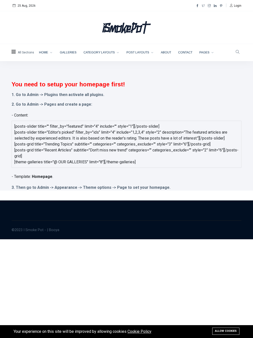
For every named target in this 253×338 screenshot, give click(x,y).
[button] (235, 5)
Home (44, 52)
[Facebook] (197, 5)
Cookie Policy (139, 331)
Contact (185, 52)
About (166, 52)
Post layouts (138, 52)
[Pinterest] (221, 5)
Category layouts (100, 52)
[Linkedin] (215, 5)
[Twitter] (203, 5)
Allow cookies (226, 331)
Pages (204, 52)
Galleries (68, 52)
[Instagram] (209, 5)
